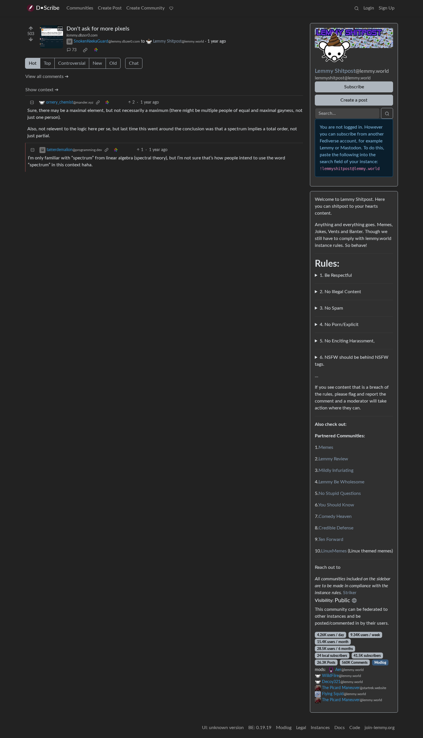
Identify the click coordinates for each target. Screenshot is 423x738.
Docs (339, 727)
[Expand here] (51, 36)
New (97, 63)
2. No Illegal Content (340, 291)
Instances (320, 727)
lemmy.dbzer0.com (82, 35)
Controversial (71, 63)
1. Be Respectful (336, 275)
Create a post (353, 100)
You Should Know (336, 505)
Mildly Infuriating (336, 470)
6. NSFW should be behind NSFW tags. (351, 361)
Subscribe (354, 87)
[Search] (356, 8)
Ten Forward (330, 539)
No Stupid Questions (340, 493)
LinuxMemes (334, 551)
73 (74, 50)
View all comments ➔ (46, 76)
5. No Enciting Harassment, (347, 341)
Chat (134, 63)
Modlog (380, 662)
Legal (301, 727)
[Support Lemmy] (171, 8)
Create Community (145, 8)
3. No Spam (331, 308)
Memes (326, 447)
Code (354, 727)
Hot (33, 63)
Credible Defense (336, 528)
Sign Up (387, 8)
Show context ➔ (41, 89)
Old (113, 63)
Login (368, 8)
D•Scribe (48, 8)
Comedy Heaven (335, 516)
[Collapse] (32, 102)
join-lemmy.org (380, 727)
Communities (79, 8)
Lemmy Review (333, 459)
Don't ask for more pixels (97, 29)
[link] (85, 50)
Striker (350, 592)
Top (47, 63)
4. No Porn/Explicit (339, 324)
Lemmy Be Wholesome (341, 482)
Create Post (110, 8)
